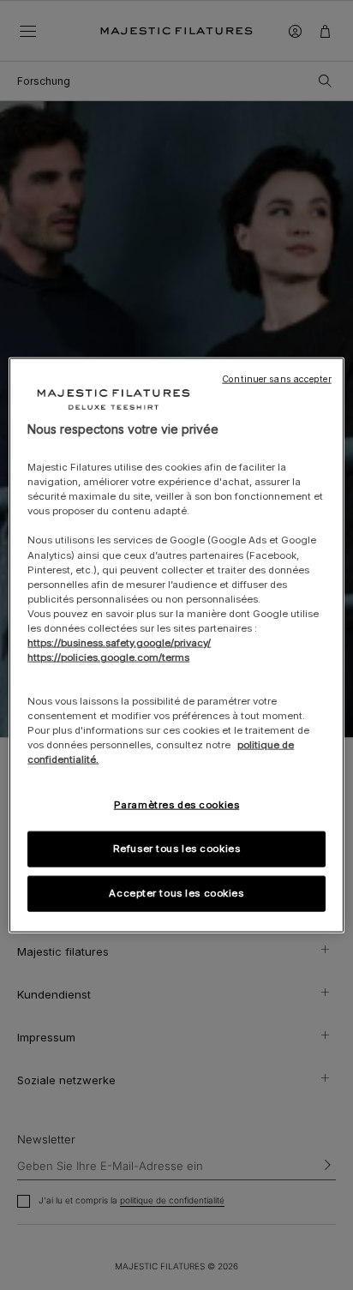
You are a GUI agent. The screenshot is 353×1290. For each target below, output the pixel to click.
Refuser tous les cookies (177, 849)
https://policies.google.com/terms (108, 657)
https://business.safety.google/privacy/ (119, 643)
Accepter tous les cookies (176, 893)
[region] (176, 645)
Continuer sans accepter (276, 378)
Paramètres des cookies (177, 805)
